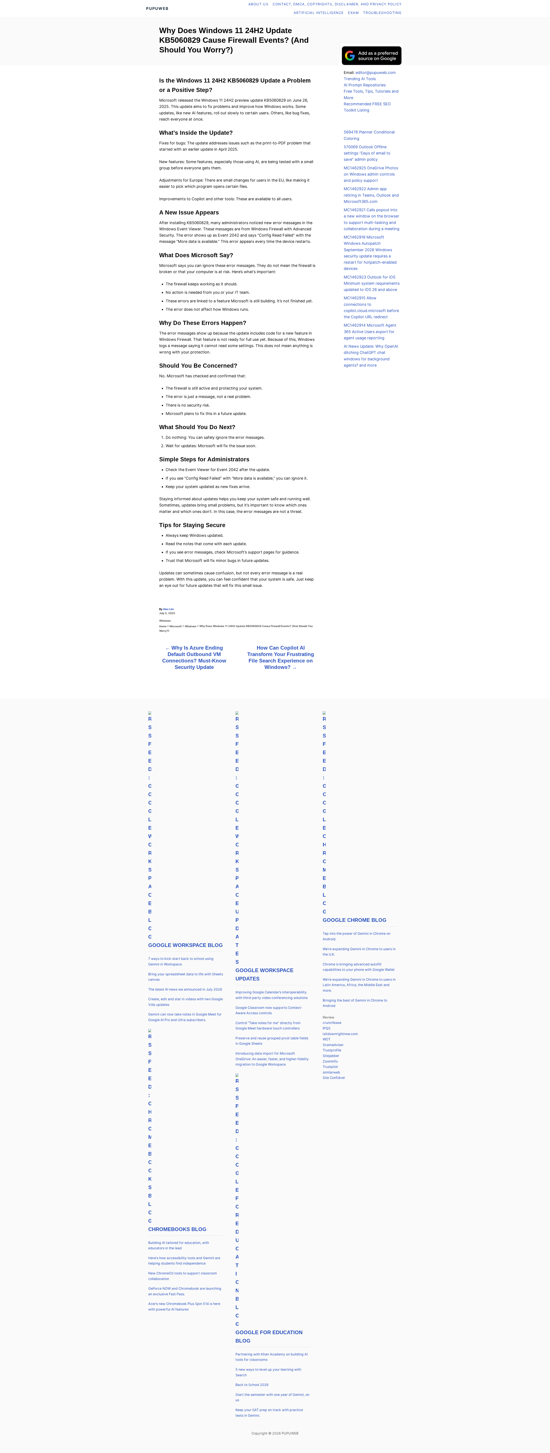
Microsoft (176, 626)
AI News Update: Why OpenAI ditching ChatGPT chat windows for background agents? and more (371, 355)
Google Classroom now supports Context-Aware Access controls (268, 1010)
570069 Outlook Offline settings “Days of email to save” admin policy (367, 153)
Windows (165, 620)
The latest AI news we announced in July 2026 (185, 989)
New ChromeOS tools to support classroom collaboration (182, 1276)
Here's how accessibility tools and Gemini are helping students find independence (184, 1261)
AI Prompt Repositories (365, 85)
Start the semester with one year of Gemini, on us (272, 1397)
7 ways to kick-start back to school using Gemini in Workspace (181, 961)
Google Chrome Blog (355, 920)
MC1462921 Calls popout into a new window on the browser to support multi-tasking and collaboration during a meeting (371, 219)
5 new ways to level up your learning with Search (268, 1372)
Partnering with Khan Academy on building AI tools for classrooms (271, 1357)
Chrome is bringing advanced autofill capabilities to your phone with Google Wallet (359, 967)
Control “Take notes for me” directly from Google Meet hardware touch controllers (268, 1026)
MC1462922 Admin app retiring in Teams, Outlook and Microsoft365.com (371, 195)
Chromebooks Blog (177, 1229)
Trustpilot (330, 1067)
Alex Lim (168, 609)
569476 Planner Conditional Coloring (369, 135)
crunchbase (332, 1023)
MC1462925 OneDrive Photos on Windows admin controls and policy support (371, 174)
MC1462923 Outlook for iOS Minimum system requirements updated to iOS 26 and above (372, 283)
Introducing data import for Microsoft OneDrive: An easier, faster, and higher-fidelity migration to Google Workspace (272, 1058)
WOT (326, 1039)
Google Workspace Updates (264, 974)
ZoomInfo (330, 1061)
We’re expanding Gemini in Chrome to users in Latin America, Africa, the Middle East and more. (359, 985)
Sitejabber (331, 1056)
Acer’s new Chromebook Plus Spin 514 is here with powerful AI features (184, 1306)
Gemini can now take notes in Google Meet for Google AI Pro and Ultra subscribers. (185, 1017)
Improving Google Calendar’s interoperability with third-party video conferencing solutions (271, 995)
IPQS (326, 1028)
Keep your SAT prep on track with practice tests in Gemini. (269, 1413)
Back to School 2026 (252, 1385)
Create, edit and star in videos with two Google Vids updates (185, 1002)
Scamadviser (333, 1045)
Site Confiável (334, 1078)
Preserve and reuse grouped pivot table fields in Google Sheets (271, 1041)
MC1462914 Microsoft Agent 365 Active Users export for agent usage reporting (370, 331)
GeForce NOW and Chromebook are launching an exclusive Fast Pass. (184, 1291)
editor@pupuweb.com (376, 72)
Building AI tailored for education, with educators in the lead (178, 1245)
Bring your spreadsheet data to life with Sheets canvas (185, 977)
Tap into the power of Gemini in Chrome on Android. (356, 936)
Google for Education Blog (268, 1336)
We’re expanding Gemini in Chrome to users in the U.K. (359, 952)
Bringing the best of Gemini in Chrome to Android (355, 1003)
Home (163, 626)
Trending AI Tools (360, 78)
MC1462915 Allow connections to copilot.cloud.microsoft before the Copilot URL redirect (371, 307)
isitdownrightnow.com (340, 1034)
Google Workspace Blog (185, 945)
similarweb (331, 1072)
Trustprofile (332, 1050)
